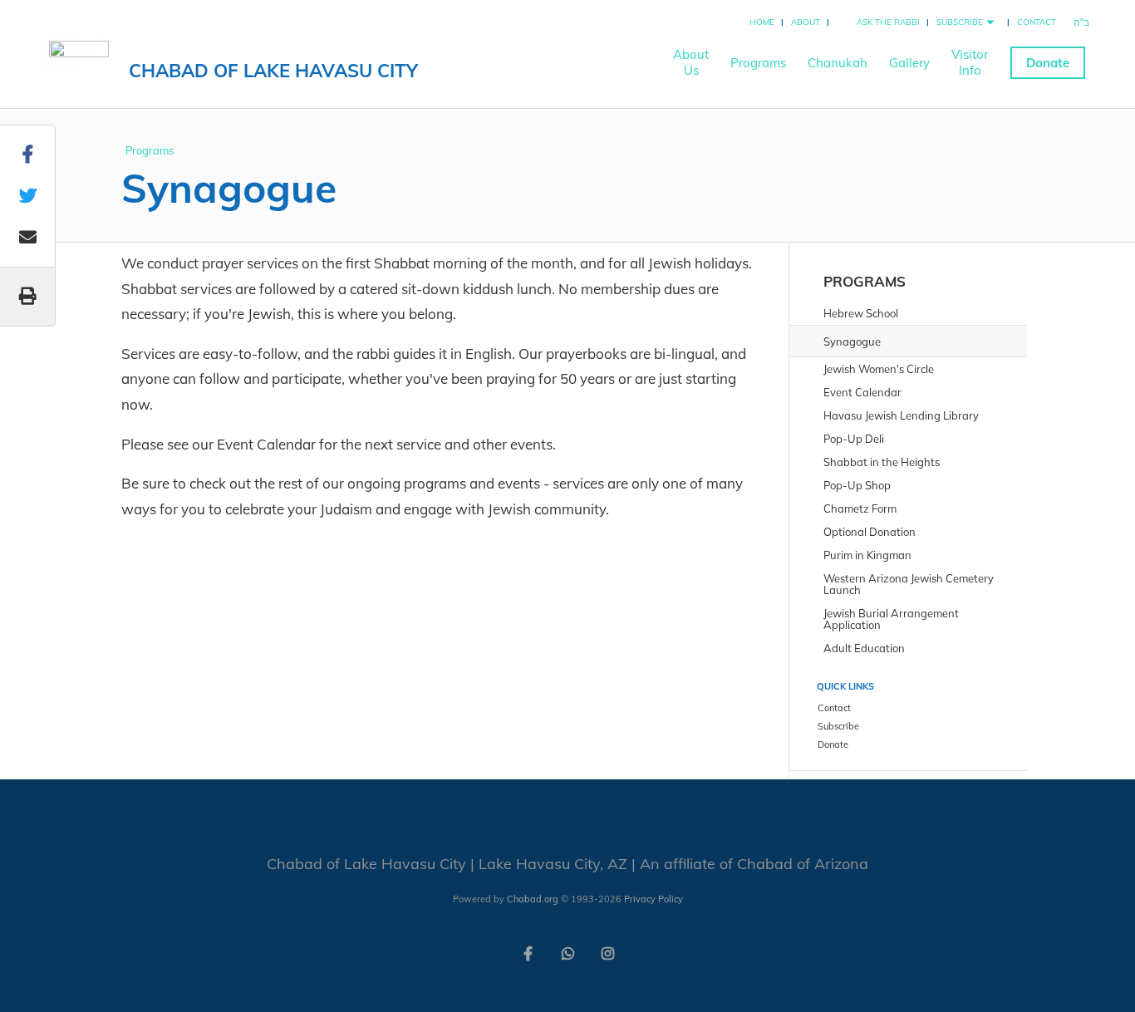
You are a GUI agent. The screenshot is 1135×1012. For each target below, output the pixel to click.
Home (761, 22)
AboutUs (691, 62)
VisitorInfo (969, 62)
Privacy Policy (653, 899)
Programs (758, 63)
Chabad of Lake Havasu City (273, 70)
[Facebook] (527, 952)
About (805, 22)
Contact (1036, 22)
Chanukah (837, 63)
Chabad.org (532, 899)
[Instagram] (607, 952)
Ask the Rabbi (888, 22)
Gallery (909, 63)
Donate (1047, 63)
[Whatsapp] (567, 952)
